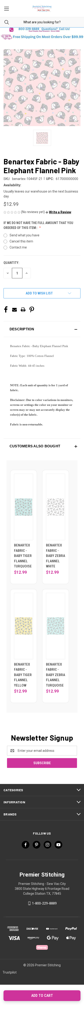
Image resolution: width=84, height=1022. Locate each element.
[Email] (14, 309)
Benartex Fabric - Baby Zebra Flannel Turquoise (55, 674)
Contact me (18, 247)
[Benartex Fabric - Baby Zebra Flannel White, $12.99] (55, 507)
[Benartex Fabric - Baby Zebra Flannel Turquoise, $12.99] (55, 626)
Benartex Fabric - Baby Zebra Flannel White (55, 555)
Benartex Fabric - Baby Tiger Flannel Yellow (23, 674)
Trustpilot (10, 972)
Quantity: (11, 263)
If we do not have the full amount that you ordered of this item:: (38, 225)
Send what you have (24, 235)
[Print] (23, 309)
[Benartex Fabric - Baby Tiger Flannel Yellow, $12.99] (23, 626)
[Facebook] (6, 309)
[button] (42, 30)
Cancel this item (21, 241)
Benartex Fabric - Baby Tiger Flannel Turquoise (23, 555)
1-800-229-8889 (44, 903)
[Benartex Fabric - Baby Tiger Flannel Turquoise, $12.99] (23, 507)
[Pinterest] (31, 309)
